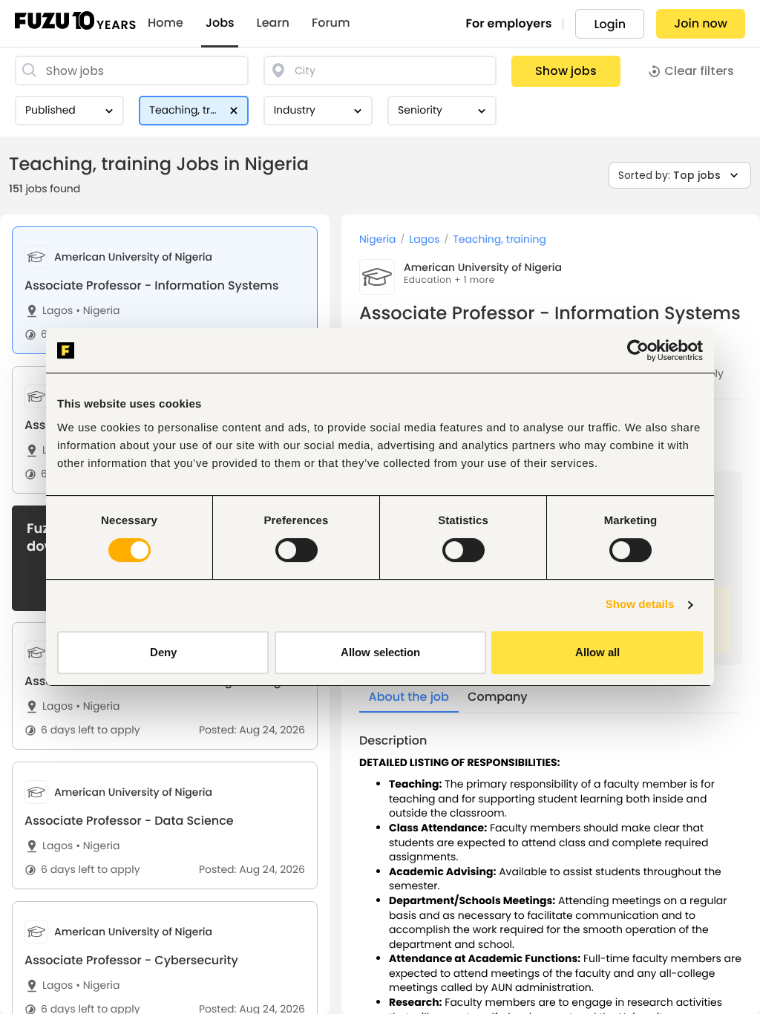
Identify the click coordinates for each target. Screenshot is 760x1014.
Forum (331, 23)
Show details (640, 604)
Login (610, 24)
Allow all (597, 652)
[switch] (296, 550)
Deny (163, 652)
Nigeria (97, 311)
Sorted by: (669, 175)
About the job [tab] (409, 696)
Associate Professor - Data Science (129, 820)
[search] (132, 70)
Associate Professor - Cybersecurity (131, 960)
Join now (700, 23)
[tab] (165, 290)
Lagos (57, 311)
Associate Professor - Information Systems (151, 285)
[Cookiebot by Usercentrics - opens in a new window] (638, 350)
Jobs (220, 23)
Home (165, 23)
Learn (273, 23)
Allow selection (380, 652)
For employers (509, 23)
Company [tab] (498, 696)
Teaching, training (499, 239)
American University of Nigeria (483, 267)
